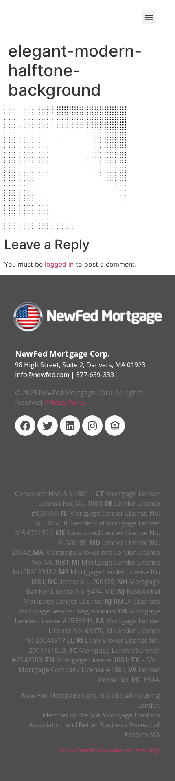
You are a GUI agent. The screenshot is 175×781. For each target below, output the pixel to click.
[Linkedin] (70, 425)
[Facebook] (25, 425)
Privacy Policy (65, 402)
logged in (59, 264)
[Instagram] (92, 425)
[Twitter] (47, 425)
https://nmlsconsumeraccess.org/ (109, 750)
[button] (148, 17)
